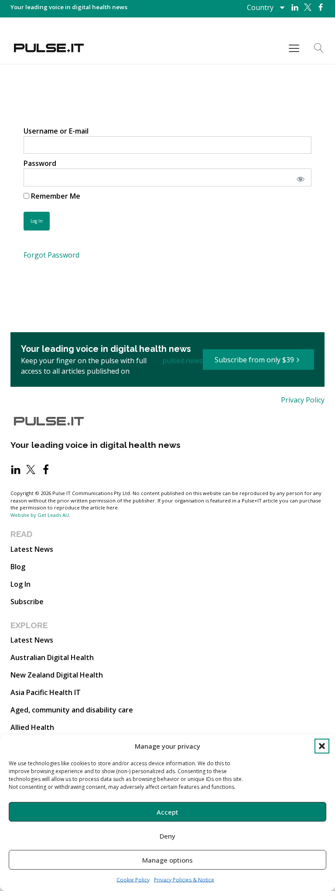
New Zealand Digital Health (56, 675)
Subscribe (27, 601)
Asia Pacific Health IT (45, 692)
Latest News (31, 549)
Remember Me (54, 196)
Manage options (167, 860)
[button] (322, 746)
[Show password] (299, 177)
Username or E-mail (56, 131)
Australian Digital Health (52, 657)
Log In (20, 584)
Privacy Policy (303, 400)
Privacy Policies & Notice (184, 880)
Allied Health (32, 727)
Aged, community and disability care (71, 710)
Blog (17, 566)
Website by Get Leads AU (39, 515)
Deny (167, 836)
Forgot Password (51, 255)
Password (40, 163)
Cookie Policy (133, 880)
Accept (167, 812)
